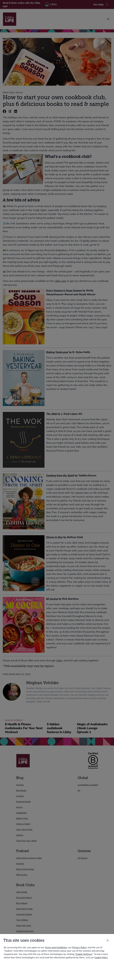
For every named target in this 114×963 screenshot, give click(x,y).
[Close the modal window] (108, 940)
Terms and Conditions (56, 947)
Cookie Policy (101, 957)
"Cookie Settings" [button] (84, 954)
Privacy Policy (79, 947)
